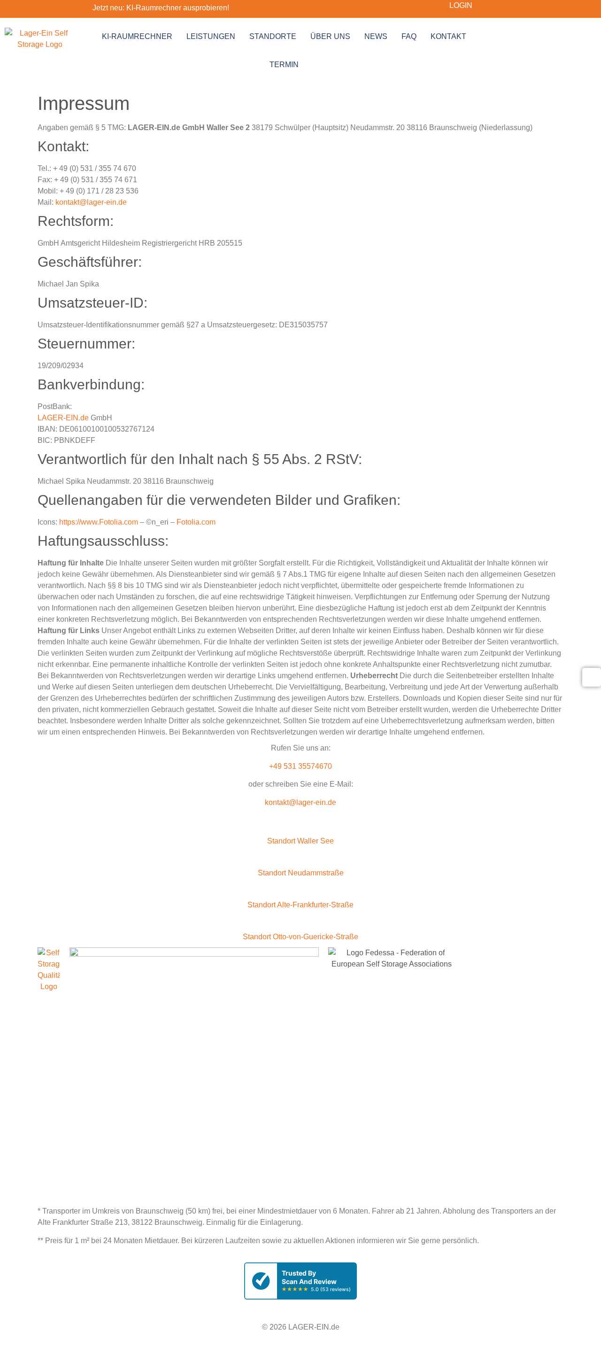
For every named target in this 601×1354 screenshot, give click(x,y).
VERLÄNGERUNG (192, 1184)
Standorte (272, 36)
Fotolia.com (196, 522)
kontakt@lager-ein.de (91, 202)
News (375, 36)
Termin (284, 65)
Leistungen (210, 36)
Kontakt (448, 36)
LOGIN (460, 5)
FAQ (408, 36)
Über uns (330, 36)
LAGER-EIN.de (63, 418)
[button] (300, 835)
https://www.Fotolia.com (98, 522)
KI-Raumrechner (137, 36)
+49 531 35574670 (300, 766)
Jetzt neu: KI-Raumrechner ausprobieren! (160, 8)
